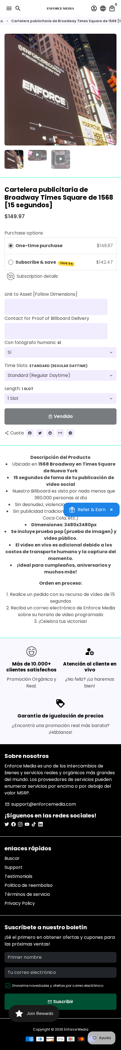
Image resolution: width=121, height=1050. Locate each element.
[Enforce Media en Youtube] (27, 824)
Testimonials (18, 876)
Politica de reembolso (29, 885)
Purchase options (24, 233)
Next (111, 89)
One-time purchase (38, 245)
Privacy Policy (20, 903)
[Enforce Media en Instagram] (20, 824)
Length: (19, 388)
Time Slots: (46, 365)
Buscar (12, 858)
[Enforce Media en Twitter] (7, 824)
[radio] (10, 245)
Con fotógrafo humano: (33, 342)
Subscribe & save (44, 262)
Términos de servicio (27, 894)
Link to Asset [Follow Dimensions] (41, 294)
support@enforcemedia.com (40, 804)
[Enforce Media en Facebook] (13, 824)
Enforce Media (76, 1029)
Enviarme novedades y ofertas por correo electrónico (57, 985)
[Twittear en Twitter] (40, 433)
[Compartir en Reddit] (50, 433)
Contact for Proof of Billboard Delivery (47, 318)
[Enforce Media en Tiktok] (34, 824)
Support (14, 867)
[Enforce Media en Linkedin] (40, 824)
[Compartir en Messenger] (70, 433)
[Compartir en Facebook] (30, 433)
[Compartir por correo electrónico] (60, 433)
